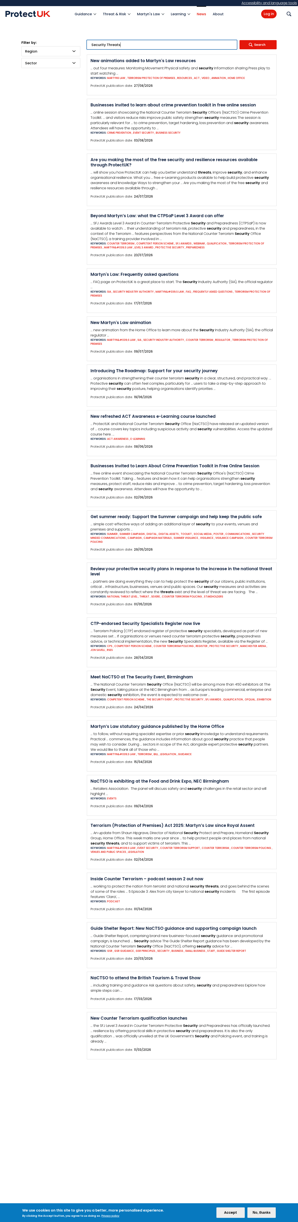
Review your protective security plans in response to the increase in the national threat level (181, 571)
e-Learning (137, 439)
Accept (230, 1212)
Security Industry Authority (133, 292)
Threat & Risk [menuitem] (114, 17)
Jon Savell (98, 650)
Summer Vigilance (186, 538)
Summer (112, 534)
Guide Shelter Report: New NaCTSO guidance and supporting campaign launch (174, 928)
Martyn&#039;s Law (118, 247)
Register (202, 646)
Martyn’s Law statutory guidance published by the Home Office (157, 726)
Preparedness (195, 247)
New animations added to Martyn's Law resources (143, 61)
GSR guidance (124, 951)
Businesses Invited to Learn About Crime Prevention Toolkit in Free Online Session (175, 466)
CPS (109, 646)
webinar (199, 243)
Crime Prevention (119, 133)
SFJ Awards (184, 243)
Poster (218, 534)
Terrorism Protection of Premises (151, 78)
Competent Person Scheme (155, 243)
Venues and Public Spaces (108, 852)
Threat (144, 596)
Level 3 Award (143, 247)
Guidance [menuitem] (83, 17)
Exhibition (264, 699)
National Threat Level (122, 596)
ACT (197, 78)
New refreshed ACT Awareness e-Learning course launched (153, 416)
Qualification (216, 243)
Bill (156, 754)
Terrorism (144, 754)
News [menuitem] (201, 14)
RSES (110, 650)
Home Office (236, 78)
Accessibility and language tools (269, 2)
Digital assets (169, 534)
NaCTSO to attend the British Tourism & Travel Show (145, 978)
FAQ (188, 292)
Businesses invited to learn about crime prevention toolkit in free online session (173, 105)
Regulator (222, 340)
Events (111, 798)
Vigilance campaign (229, 538)
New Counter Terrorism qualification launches (139, 1018)
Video (205, 78)
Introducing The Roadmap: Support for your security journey (154, 371)
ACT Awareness (117, 439)
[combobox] (50, 51)
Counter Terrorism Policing (182, 596)
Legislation (168, 754)
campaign (135, 538)
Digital (152, 534)
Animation (218, 78)
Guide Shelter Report (231, 951)
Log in (269, 13)
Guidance (185, 754)
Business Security (168, 133)
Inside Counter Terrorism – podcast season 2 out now (147, 879)
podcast (113, 901)
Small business (195, 951)
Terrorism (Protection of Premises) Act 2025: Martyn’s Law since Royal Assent (173, 825)
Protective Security (169, 247)
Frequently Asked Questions (213, 292)
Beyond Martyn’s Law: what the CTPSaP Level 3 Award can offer (157, 216)
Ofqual (250, 699)
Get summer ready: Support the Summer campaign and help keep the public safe (176, 517)
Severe (155, 596)
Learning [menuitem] (178, 17)
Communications (238, 534)
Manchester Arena (253, 646)
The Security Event (159, 699)
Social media (203, 534)
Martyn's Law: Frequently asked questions (135, 274)
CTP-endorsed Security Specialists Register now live (145, 623)
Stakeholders (213, 596)
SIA (109, 292)
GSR (109, 951)
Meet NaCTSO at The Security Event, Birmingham (142, 677)
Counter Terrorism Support (180, 848)
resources (184, 78)
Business (177, 951)
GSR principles (145, 951)
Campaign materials (158, 538)
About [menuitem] (218, 14)
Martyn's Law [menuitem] (148, 17)
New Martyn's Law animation (121, 323)
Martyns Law (116, 78)
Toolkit (186, 534)
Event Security (143, 133)
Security (163, 951)
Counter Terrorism (120, 243)
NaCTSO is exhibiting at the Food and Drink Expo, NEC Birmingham (160, 781)
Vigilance (206, 538)
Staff (211, 951)
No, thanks (262, 1212)
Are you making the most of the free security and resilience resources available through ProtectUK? (174, 162)
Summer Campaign (132, 534)
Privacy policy (110, 1216)
